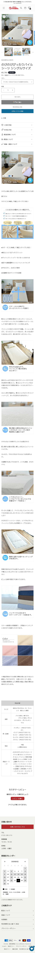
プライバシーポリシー (8, 928)
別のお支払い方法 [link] (17, 106)
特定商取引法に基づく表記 (10, 924)
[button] (4, 8)
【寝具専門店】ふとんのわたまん (16, 944)
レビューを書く (17, 798)
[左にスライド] (2, 52)
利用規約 (4, 919)
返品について (5, 915)
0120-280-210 (6, 835)
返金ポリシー (11, 946)
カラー (3, 78)
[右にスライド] (33, 52)
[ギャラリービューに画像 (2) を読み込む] (17, 52)
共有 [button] (4, 118)
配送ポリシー (7, 949)
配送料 (6, 75)
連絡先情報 (15, 949)
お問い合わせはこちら (17, 827)
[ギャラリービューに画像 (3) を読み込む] (26, 52)
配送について (5, 911)
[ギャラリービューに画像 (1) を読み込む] (9, 52)
